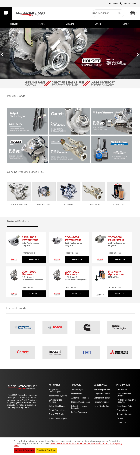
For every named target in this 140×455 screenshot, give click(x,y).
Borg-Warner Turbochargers (55, 391)
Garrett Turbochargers (58, 410)
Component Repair (102, 398)
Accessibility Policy (124, 414)
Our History (122, 390)
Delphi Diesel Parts (56, 406)
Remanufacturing (101, 402)
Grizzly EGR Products (57, 414)
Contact (126, 24)
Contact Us (121, 423)
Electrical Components (80, 402)
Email (116, 4)
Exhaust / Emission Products (79, 407)
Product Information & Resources (126, 401)
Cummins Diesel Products (55, 401)
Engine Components (79, 412)
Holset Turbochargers (58, 418)
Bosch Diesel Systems (58, 396)
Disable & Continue (46, 450)
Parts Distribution (101, 406)
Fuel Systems (76, 394)
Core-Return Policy (125, 406)
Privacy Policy (122, 410)
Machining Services (102, 390)
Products (14, 24)
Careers (98, 24)
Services (42, 24)
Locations (70, 24)
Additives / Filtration (80, 398)
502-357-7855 (129, 4)
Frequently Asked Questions (124, 395)
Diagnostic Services (102, 394)
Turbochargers (77, 390)
